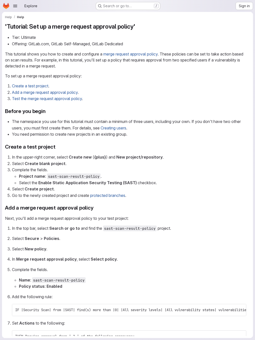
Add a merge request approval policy (45, 92)
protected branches (107, 195)
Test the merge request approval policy (47, 98)
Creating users (113, 127)
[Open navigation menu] (15, 6)
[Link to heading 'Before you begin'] (48, 111)
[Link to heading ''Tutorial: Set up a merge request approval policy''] (138, 26)
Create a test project (30, 85)
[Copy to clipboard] (240, 310)
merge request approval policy (130, 54)
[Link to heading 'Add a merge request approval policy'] (96, 208)
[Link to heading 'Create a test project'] (58, 147)
